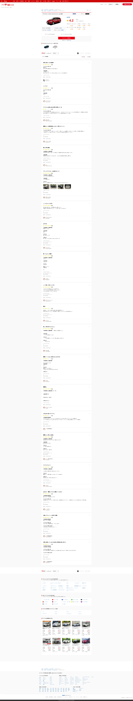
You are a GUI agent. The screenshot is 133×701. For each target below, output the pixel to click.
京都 (55, 689)
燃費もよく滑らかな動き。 (48, 435)
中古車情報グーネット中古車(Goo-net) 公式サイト (127, 697)
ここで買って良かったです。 (49, 285)
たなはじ (47, 278)
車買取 (29, 1)
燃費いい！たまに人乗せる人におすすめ (51, 356)
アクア (67, 611)
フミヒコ (47, 320)
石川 (50, 688)
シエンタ (56, 611)
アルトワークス (77, 681)
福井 (50, 689)
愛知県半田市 (48, 279)
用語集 (80, 690)
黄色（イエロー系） (76, 601)
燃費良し (45, 386)
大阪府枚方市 (48, 562)
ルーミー (79, 611)
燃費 (73, 688)
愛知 (53, 690)
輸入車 (17, 1)
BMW (43, 684)
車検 (40, 1)
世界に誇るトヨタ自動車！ (48, 62)
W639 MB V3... (48, 197)
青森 (39, 689)
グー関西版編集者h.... (49, 561)
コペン (66, 684)
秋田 (43, 688)
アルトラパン (84, 683)
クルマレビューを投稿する (66, 38)
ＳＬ (83, 684)
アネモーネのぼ (48, 141)
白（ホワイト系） (46, 599)
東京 (47, 688)
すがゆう (47, 485)
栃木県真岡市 (48, 381)
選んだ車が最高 (46, 147)
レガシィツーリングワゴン (86, 682)
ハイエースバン (68, 613)
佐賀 (66, 688)
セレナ (60, 682)
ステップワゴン (67, 683)
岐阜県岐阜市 (48, 459)
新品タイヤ (49, 1)
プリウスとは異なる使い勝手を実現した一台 (52, 107)
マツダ (40, 684)
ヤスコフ (47, 79)
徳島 (61, 691)
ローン (57, 1)
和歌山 (58, 689)
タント (71, 681)
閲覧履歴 (117, 4)
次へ (88, 53)
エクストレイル (61, 683)
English (102, 4)
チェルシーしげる (49, 407)
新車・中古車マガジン (66, 1)
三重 (53, 691)
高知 (63, 690)
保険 (60, 1)
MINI (43, 681)
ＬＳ (83, 681)
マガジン (80, 689)
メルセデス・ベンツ (46, 682)
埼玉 (45, 690)
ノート (76, 683)
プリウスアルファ (47, 465)
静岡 (53, 689)
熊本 (66, 690)
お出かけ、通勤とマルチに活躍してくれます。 (53, 491)
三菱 (39, 683)
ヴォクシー (80, 613)
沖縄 (68, 690)
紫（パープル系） (85, 601)
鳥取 (58, 690)
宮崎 (68, 688)
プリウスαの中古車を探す (50, 34)
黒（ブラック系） (85, 599)
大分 (66, 691)
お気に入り (110, 4)
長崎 (66, 689)
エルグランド (66, 682)
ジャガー (51, 682)
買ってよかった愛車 (47, 253)
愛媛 (63, 689)
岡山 (61, 688)
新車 (25, 1)
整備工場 (37, 1)
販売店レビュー (75, 691)
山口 (61, 690)
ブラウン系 (45, 601)
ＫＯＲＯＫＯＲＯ (49, 217)
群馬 (45, 689)
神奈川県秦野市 (48, 198)
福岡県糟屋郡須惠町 (48, 321)
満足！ (44, 306)
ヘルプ (106, 4)
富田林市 (47, 408)
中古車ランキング (75, 690)
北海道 (40, 688)
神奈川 (48, 689)
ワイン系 (55, 601)
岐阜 (53, 688)
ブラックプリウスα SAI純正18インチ (51, 171)
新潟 (47, 690)
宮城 (39, 691)
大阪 (55, 690)
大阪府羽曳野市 (48, 351)
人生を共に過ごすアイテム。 (49, 413)
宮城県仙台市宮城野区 (49, 486)
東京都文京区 (48, 80)
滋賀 (55, 688)
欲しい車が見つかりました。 (49, 326)
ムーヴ (76, 684)
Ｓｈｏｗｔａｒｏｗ (49, 300)
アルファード (45, 613)
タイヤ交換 (44, 1)
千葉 (45, 691)
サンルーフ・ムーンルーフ (54, 583)
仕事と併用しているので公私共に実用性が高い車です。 (55, 542)
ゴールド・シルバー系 (66, 601)
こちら (70, 40)
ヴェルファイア (61, 681)
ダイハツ (40, 681)
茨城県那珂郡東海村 (48, 248)
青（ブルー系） (65, 599)
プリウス (56, 613)
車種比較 (74, 689)
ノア (43, 611)
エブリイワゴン (77, 682)
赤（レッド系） (56, 599)
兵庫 (55, 691)
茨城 (43, 691)
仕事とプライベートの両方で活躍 (50, 515)
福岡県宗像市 (48, 218)
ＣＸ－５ (66, 681)
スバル (40, 682)
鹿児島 (69, 689)
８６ (59, 684)
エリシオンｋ (48, 247)
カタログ (53, 1)
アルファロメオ (52, 684)
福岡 (63, 691)
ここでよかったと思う (48, 203)
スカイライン (72, 683)
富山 (47, 691)
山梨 (50, 690)
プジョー (51, 683)
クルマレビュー (81, 688)
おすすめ (45, 223)
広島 (61, 689)
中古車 (42, 9)
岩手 (39, 690)
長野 (50, 691)
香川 (63, 688)
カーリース (32, 1)
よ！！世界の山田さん (49, 458)
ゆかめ (47, 380)
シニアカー (45, 86)
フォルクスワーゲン (46, 683)
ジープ (51, 681)
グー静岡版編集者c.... (49, 428)
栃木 (45, 688)
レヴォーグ (71, 682)
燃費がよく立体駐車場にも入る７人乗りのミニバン (54, 126)
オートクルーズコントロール (70, 590)
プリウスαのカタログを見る (67, 34)
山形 (43, 689)
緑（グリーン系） (75, 599)
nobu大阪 (47, 350)
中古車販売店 (22, 1)
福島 (43, 690)
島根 (58, 691)
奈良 (58, 688)
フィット (71, 684)
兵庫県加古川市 (48, 142)
